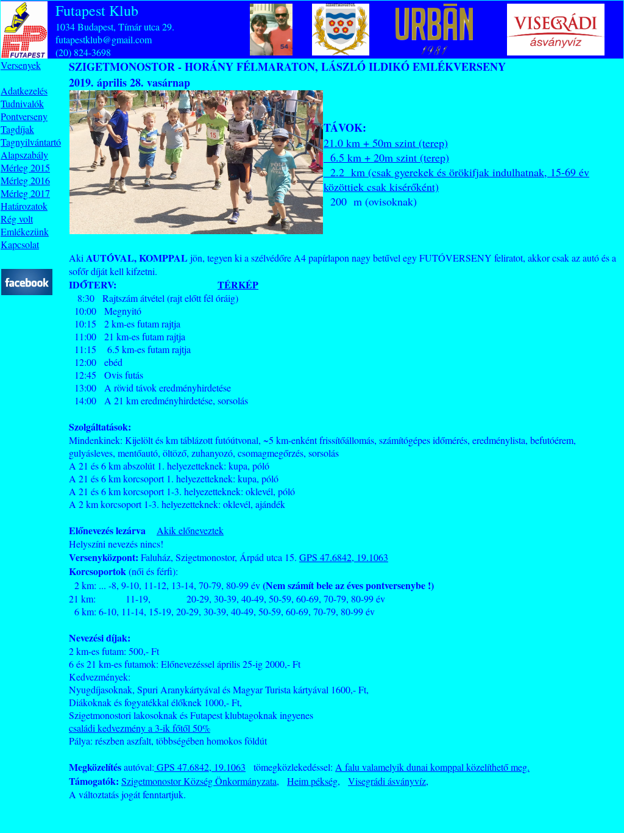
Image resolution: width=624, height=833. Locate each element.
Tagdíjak (17, 129)
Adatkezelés (24, 90)
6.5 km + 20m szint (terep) (386, 157)
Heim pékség (312, 780)
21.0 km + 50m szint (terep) (386, 142)
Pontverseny (24, 116)
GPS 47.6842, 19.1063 (343, 557)
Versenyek (21, 65)
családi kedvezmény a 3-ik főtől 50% (139, 727)
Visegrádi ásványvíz (387, 780)
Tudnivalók (22, 103)
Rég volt (17, 218)
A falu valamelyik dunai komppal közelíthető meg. (432, 766)
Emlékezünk (25, 231)
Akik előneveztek (190, 530)
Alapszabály (24, 154)
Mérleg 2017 (25, 193)
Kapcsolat (20, 244)
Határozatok (24, 205)
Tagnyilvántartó (31, 141)
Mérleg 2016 (25, 180)
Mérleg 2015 (25, 167)
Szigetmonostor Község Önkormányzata (199, 780)
